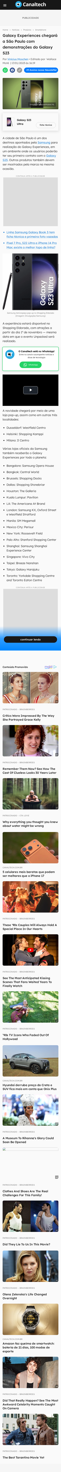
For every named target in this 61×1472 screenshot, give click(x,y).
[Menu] (5, 5)
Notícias (15, 30)
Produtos (27, 30)
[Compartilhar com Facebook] (12, 70)
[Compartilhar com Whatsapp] (5, 70)
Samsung (44, 142)
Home (5, 30)
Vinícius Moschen (17, 59)
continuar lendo (30, 639)
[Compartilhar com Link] (19, 70)
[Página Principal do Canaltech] (30, 6)
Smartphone (40, 30)
